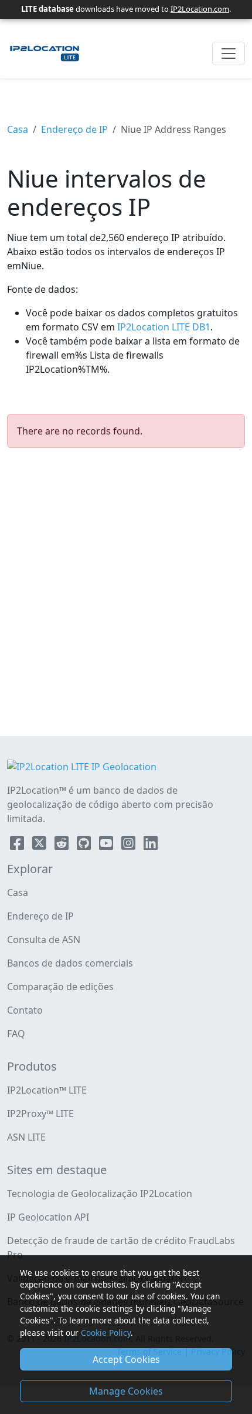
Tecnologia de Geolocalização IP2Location (99, 1193)
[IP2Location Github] (85, 845)
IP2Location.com (200, 9)
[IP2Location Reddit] (63, 845)
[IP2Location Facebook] (18, 845)
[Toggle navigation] (228, 53)
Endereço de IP (74, 129)
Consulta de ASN (43, 939)
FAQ (16, 1033)
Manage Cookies (126, 1391)
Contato (25, 1010)
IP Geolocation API (48, 1217)
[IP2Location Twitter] (40, 845)
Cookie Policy (106, 1332)
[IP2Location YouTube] (107, 845)
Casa (17, 129)
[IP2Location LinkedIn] (151, 845)
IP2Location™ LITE (47, 1090)
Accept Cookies (126, 1359)
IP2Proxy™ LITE (40, 1113)
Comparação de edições (60, 986)
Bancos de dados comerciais (70, 963)
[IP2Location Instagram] (129, 845)
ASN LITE (26, 1137)
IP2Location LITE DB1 (162, 326)
